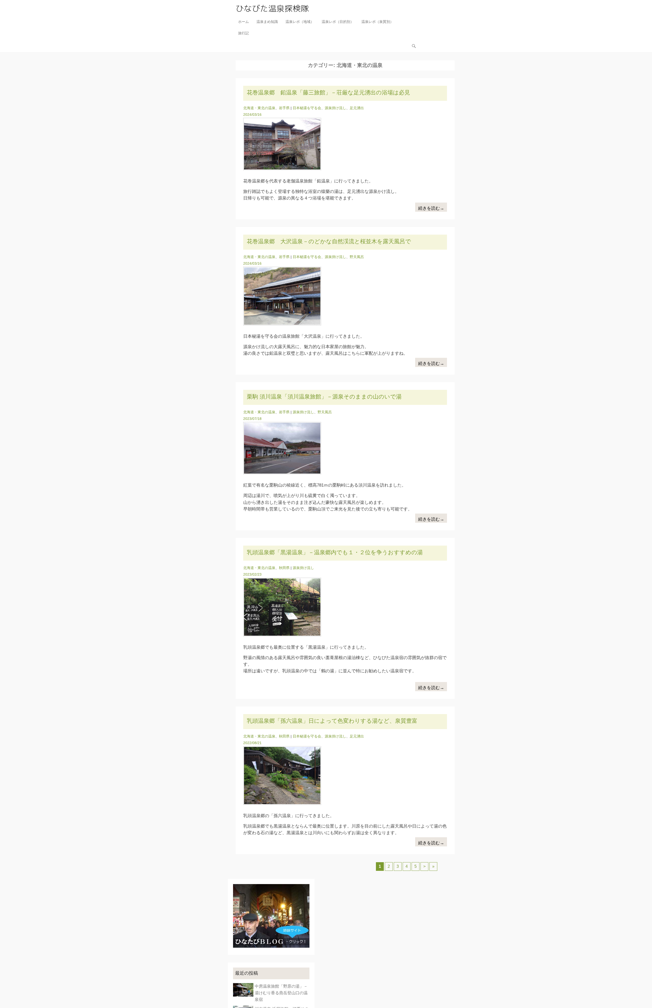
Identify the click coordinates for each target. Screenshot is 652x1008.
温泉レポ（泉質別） (377, 22)
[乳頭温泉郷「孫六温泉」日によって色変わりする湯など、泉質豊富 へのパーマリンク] (345, 775)
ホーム (243, 22)
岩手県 (284, 108)
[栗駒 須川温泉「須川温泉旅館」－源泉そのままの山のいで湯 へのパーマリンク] (345, 448)
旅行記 (243, 33)
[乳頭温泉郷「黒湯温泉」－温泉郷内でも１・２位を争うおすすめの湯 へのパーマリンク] (345, 607)
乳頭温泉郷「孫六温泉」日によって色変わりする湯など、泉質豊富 (332, 721)
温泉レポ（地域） (300, 22)
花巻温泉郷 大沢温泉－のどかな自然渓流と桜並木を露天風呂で (329, 241)
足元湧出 (357, 108)
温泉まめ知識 (267, 22)
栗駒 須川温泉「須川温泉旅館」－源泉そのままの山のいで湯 (324, 396)
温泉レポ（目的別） (338, 22)
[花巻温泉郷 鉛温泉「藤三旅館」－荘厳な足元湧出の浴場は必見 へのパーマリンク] (345, 144)
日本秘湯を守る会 (307, 108)
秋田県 (284, 568)
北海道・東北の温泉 (259, 108)
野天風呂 (357, 257)
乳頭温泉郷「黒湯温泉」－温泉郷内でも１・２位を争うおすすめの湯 (335, 552)
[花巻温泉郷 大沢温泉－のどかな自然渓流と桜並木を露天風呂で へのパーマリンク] (345, 296)
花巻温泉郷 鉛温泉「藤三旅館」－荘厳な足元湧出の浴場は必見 (328, 92)
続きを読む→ (431, 208)
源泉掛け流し (335, 108)
